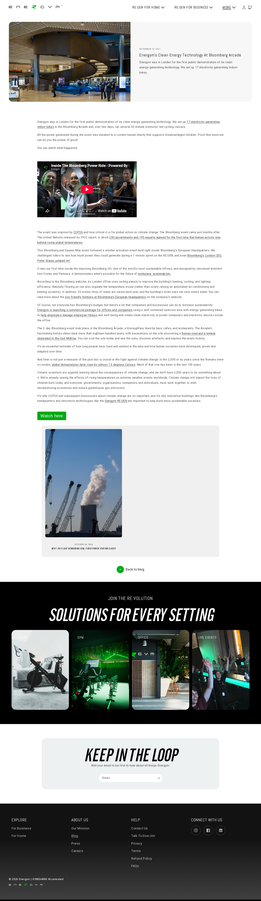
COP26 (78, 232)
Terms (136, 851)
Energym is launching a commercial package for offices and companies (84, 310)
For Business (21, 828)
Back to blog (135, 569)
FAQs (135, 866)
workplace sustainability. (154, 273)
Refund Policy (141, 858)
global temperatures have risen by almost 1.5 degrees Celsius (93, 364)
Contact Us (139, 828)
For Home (19, 836)
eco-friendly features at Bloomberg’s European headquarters (105, 297)
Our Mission (80, 828)
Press (75, 843)
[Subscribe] (158, 778)
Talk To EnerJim (143, 836)
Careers (77, 851)
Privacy (136, 843)
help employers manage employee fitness (69, 315)
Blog (74, 836)
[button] (250, 7)
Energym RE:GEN (116, 401)
